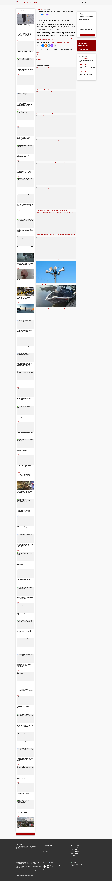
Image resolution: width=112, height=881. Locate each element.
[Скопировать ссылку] (48, 14)
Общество (45, 847)
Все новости (20, 10)
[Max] (79, 45)
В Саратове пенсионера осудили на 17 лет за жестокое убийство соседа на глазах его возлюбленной (86, 18)
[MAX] (47, 14)
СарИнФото (45, 851)
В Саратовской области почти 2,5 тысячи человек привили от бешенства (86, 30)
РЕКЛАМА (73, 855)
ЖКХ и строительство (53, 849)
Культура (59, 849)
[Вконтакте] (48, 866)
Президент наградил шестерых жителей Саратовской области (86, 26)
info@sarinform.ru (83, 49)
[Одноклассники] (43, 14)
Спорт (63, 849)
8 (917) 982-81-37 (86, 45)
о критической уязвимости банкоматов (60, 42)
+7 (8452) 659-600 (75, 851)
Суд (55, 847)
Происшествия (47, 9)
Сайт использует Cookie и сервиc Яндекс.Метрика (24, 875)
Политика (59, 847)
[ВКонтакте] (42, 14)
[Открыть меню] (95, 2)
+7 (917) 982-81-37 (75, 849)
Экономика (45, 849)
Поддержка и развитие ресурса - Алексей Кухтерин (76, 867)
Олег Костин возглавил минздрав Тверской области (85, 22)
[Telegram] (45, 14)
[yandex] (48, 870)
